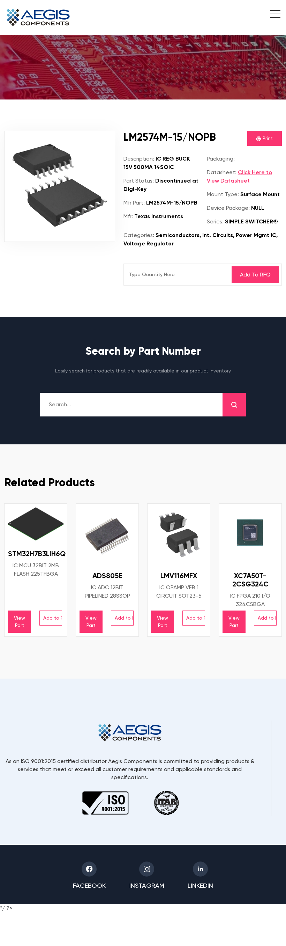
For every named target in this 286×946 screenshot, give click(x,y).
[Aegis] (38, 17)
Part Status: (138, 180)
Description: (138, 158)
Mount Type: (223, 194)
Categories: (138, 235)
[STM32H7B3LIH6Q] (35, 524)
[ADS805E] (107, 535)
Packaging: (221, 158)
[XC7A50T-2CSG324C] (250, 535)
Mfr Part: (134, 202)
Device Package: (228, 208)
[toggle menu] (271, 15)
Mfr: (128, 216)
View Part (19, 621)
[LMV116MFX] (178, 535)
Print (267, 138)
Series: (215, 221)
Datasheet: (221, 172)
